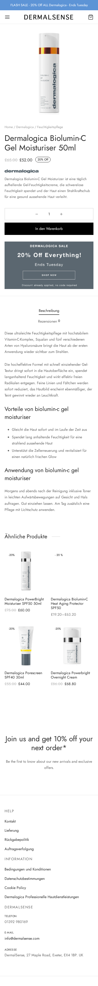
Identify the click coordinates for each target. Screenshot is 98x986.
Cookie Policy (15, 887)
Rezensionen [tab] (49, 321)
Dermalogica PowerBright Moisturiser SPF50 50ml (24, 601)
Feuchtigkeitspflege (50, 127)
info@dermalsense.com (22, 938)
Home (9, 127)
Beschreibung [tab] (49, 310)
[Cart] (90, 17)
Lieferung (12, 830)
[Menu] (7, 17)
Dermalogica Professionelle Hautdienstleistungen (42, 896)
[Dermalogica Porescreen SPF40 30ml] (26, 645)
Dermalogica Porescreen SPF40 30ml (23, 675)
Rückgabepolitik (17, 839)
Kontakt (10, 821)
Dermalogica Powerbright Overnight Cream (70, 675)
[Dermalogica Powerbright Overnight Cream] (72, 645)
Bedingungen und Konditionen (28, 869)
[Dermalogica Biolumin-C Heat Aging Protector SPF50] (72, 571)
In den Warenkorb (49, 228)
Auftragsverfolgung (19, 849)
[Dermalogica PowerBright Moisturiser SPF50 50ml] (26, 571)
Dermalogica (25, 127)
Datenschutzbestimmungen (25, 878)
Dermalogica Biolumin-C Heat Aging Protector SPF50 (69, 603)
